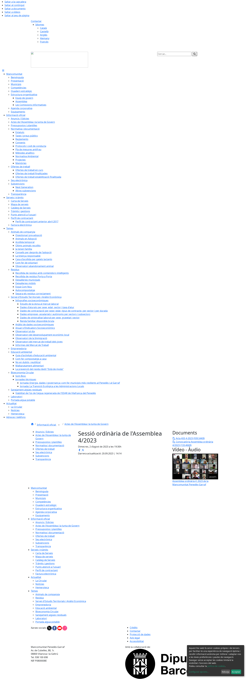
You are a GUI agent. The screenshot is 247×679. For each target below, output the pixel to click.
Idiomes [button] (39, 24)
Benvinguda (41, 491)
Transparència (43, 459)
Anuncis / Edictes (44, 431)
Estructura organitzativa (48, 508)
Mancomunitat (39, 488)
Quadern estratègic (46, 505)
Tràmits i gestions (45, 563)
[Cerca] (194, 54)
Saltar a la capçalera (15, 1)
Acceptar (236, 671)
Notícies (39, 584)
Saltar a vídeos (12, 12)
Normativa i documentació (49, 445)
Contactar (36, 21)
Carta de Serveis (44, 553)
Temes (34, 590)
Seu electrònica (43, 452)
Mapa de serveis (44, 556)
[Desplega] (58, 425)
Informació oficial (46, 424)
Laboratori (41, 618)
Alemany (44, 38)
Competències (43, 501)
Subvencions (42, 455)
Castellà (44, 31)
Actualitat (36, 577)
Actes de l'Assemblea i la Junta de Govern (86, 424)
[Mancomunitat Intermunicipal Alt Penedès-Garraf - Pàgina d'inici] (59, 59)
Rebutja (225, 671)
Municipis (40, 498)
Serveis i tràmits (39, 549)
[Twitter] (49, 627)
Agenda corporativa (46, 512)
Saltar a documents (15, 8)
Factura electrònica (45, 573)
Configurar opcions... (199, 671)
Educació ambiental (46, 608)
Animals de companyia (47, 594)
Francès (44, 41)
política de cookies (216, 666)
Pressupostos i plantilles (48, 442)
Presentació (41, 494)
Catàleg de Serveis (45, 560)
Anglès (43, 34)
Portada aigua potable (47, 621)
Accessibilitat (137, 641)
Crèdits (134, 627)
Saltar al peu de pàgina (17, 15)
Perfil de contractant (46, 570)
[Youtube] (59, 627)
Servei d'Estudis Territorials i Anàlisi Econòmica (60, 601)
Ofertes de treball (45, 448)
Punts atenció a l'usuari (48, 566)
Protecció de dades (140, 634)
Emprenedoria (43, 604)
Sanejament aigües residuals (50, 615)
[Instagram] (64, 627)
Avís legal (135, 637)
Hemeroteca (42, 587)
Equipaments (42, 515)
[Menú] (3, 70)
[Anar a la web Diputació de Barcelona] (170, 663)
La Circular (41, 580)
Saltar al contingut (14, 5)
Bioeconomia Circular (47, 611)
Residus (39, 597)
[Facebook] (54, 627)
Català (43, 28)
